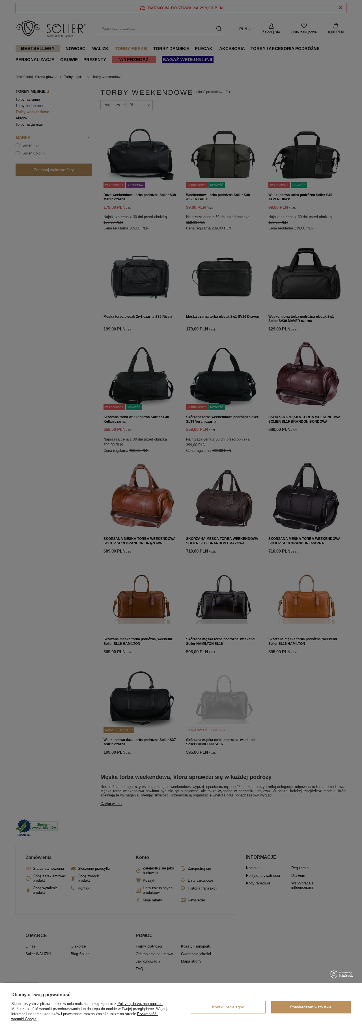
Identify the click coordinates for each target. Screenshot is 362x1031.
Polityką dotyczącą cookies (140, 1004)
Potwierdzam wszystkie (310, 1007)
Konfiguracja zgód (228, 1007)
